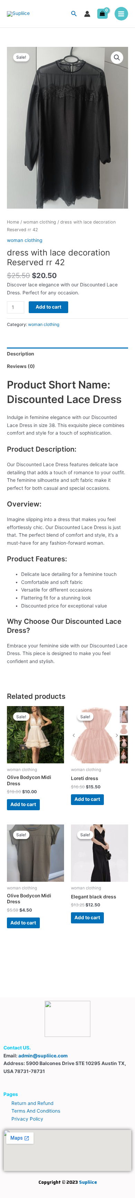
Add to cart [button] (23, 804)
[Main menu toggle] (121, 13)
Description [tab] (20, 354)
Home (13, 222)
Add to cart (48, 307)
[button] (74, 13)
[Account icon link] (87, 14)
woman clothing (39, 222)
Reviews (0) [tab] (21, 366)
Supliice (88, 1182)
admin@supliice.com (43, 1055)
